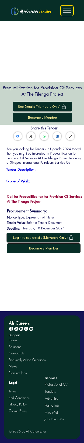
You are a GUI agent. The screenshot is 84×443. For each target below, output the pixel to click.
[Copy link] (70, 136)
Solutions (15, 346)
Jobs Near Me (54, 419)
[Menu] (67, 10)
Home (13, 340)
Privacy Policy (18, 404)
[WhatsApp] (44, 136)
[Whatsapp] (26, 329)
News (13, 366)
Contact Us (16, 353)
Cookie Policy (18, 410)
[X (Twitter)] (31, 136)
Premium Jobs (18, 372)
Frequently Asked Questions (27, 359)
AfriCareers (35, 11)
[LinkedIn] (57, 136)
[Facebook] (18, 136)
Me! (51, 412)
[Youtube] (31, 329)
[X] (16, 329)
